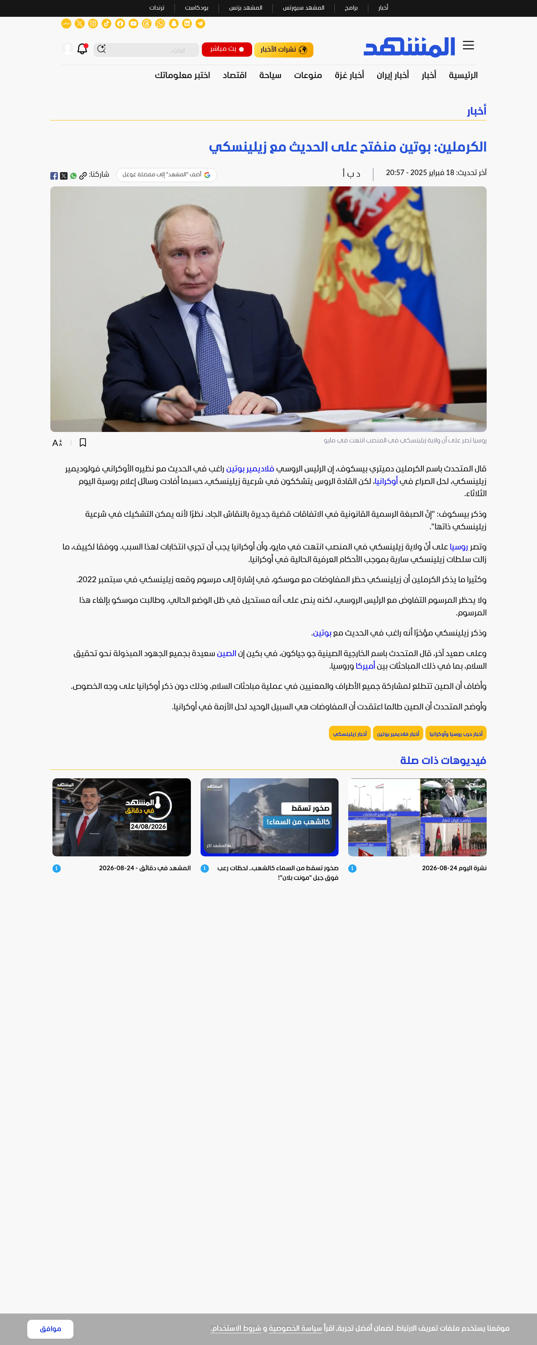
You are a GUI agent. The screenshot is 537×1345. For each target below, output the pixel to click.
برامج (351, 8)
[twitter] (64, 176)
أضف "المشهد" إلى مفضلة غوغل (162, 175)
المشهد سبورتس (303, 8)
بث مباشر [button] (223, 49)
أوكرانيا (386, 482)
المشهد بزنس (245, 8)
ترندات (156, 8)
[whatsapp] (73, 176)
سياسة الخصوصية (295, 1328)
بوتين (322, 633)
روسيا (459, 547)
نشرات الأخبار (278, 50)
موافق (50, 1329)
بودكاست (197, 8)
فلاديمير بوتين (250, 469)
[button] (268, 112)
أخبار (383, 8)
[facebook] (54, 176)
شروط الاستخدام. (236, 1328)
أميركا (365, 666)
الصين (226, 654)
